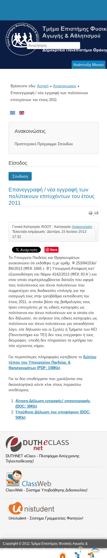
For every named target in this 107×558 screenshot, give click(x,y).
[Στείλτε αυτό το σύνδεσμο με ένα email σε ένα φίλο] (96, 214)
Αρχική (43, 86)
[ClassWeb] (28, 485)
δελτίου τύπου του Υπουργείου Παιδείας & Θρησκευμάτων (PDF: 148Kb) (52, 362)
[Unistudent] (31, 513)
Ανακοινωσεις (64, 86)
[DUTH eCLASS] (37, 451)
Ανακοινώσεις (82, 226)
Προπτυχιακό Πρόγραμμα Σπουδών (44, 144)
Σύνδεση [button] (20, 176)
